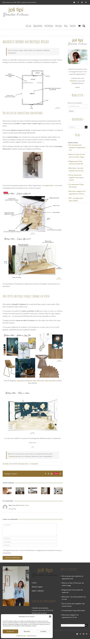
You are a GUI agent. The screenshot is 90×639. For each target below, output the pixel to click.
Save (56, 473)
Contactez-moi (13, 456)
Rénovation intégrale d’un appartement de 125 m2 (70, 616)
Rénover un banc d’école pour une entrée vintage (73, 584)
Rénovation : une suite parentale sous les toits (74, 598)
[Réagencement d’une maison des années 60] (32, 490)
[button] (50, 616)
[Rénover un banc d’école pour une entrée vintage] (19, 490)
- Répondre (26, 505)
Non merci (27, 631)
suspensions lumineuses (24, 380)
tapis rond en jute (38, 380)
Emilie (6, 464)
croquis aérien (48, 185)
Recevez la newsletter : (75, 103)
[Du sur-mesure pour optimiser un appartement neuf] (7, 490)
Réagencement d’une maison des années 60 (72, 591)
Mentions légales (37, 587)
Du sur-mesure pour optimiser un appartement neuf (77, 147)
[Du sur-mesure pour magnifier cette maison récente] (58, 490)
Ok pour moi (10, 631)
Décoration (21, 464)
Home (26, 464)
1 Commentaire (34, 464)
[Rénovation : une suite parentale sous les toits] (45, 490)
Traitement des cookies (21, 635)
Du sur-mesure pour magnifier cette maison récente (76, 177)
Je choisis (43, 631)
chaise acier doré (50, 380)
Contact (34, 583)
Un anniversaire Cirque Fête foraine (73, 610)
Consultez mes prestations (40, 608)
